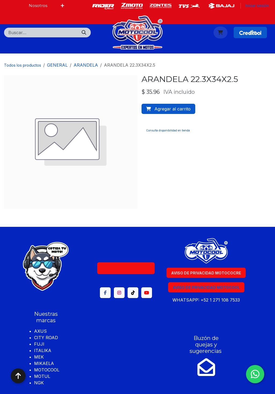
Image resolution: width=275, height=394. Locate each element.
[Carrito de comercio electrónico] (221, 32)
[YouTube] (146, 292)
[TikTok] (133, 292)
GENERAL (57, 65)
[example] (221, 6)
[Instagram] (189, 5)
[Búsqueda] (84, 32)
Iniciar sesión (257, 5)
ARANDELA (86, 65)
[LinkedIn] (160, 5)
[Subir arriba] (18, 375)
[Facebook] (103, 5)
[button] (168, 109)
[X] (132, 5)
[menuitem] (38, 6)
